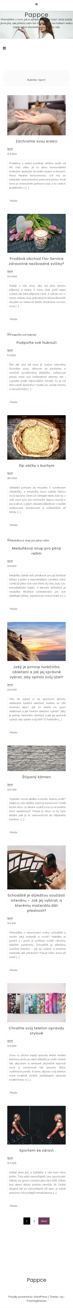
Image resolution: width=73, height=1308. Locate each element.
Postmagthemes (36, 1300)
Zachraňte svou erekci (36, 141)
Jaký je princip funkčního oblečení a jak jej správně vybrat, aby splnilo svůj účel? (36, 672)
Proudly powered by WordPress (28, 1296)
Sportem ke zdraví (36, 1150)
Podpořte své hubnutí (36, 342)
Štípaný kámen (36, 777)
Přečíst (13, 200)
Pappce (37, 15)
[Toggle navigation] (4, 48)
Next (44, 1221)
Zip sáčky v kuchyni (36, 465)
